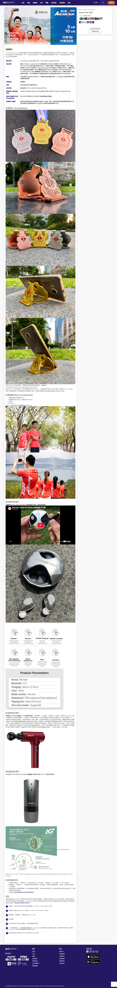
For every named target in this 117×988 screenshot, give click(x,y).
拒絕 (82, 984)
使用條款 (62, 961)
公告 (33, 954)
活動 (33, 951)
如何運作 (35, 958)
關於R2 (61, 951)
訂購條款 (62, 956)
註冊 (111, 2)
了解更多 (75, 985)
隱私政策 (62, 963)
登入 (103, 2)
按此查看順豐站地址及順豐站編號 (24, 892)
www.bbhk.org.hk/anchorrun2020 (54, 391)
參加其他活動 (95, 31)
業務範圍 (35, 966)
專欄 (33, 956)
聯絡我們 (62, 954)
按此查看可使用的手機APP (22, 903)
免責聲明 (62, 958)
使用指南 (35, 961)
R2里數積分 (35, 963)
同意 (88, 984)
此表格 (22, 405)
